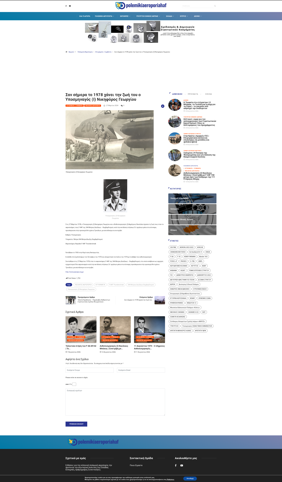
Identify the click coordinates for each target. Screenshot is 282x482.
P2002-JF (173, 261)
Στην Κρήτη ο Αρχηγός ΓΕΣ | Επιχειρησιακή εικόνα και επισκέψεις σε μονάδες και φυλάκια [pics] (196, 139)
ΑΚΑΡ (204, 266)
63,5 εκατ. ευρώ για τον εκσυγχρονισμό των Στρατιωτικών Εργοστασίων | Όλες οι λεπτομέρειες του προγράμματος (200, 122)
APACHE (200, 247)
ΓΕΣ (171, 275)
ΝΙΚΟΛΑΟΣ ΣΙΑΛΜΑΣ (177, 312)
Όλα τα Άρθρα (84, 16)
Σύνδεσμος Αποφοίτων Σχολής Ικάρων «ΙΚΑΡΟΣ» (187, 321)
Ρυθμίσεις (170, 480)
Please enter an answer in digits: (77, 377)
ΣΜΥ (203, 312)
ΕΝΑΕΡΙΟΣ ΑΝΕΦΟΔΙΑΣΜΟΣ (180, 289)
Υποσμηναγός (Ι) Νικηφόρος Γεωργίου (81, 289)
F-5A (171, 256)
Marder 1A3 (203, 256)
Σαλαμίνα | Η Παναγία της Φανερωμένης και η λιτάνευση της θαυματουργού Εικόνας (199, 155)
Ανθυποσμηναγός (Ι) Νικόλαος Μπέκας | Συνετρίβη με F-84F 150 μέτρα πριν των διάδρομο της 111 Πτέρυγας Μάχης (199, 176)
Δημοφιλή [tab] (177, 94)
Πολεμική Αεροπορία (103, 16)
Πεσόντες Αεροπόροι (92, 105)
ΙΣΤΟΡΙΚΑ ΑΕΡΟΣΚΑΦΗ (178, 298)
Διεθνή (197, 16)
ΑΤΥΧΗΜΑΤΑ (100, 285)
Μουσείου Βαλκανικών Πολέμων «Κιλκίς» (185, 307)
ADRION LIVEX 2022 (186, 247)
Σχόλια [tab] (208, 94)
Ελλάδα (169, 16)
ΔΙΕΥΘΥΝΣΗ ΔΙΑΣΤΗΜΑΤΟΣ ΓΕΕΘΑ (182, 280)
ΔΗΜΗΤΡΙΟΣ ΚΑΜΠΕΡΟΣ (185, 275)
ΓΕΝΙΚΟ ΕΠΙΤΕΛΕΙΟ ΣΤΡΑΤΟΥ (199, 270)
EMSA (208, 252)
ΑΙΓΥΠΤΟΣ (194, 266)
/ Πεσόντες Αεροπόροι (191, 171)
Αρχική (71, 52)
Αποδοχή (190, 478)
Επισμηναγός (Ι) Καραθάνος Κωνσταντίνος (185, 294)
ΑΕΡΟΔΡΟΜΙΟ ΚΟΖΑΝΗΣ (178, 266)
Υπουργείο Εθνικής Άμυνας (147, 16)
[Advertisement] (141, 73)
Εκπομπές (124, 16)
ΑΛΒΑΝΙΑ (173, 270)
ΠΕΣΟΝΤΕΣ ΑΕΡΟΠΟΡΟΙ (83, 285)
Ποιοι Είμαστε (136, 465)
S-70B (192, 261)
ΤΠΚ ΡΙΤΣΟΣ (174, 326)
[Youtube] (70, 6)
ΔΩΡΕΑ (172, 284)
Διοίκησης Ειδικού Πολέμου (189, 284)
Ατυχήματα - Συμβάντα (103, 52)
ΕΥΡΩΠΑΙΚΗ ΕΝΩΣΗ (200, 289)
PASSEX (183, 261)
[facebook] (66, 6)
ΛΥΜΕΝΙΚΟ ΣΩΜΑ (205, 298)
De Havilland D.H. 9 (195, 252)
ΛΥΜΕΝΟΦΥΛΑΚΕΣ (176, 303)
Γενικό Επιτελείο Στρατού (192, 133)
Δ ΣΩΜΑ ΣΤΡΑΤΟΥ (204, 280)
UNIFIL (200, 261)
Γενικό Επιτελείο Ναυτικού (192, 150)
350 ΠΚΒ (173, 247)
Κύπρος (183, 16)
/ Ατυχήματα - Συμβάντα (192, 168)
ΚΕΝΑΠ (192, 298)
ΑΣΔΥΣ (183, 270)
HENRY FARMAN (189, 256)
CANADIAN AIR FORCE (178, 252)
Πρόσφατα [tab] (193, 94)
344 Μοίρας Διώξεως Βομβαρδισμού (141, 285)
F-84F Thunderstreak (116, 285)
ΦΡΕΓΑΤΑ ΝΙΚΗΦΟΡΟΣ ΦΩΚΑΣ (180, 331)
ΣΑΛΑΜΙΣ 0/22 (193, 312)
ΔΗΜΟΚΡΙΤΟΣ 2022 (204, 275)
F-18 (178, 256)
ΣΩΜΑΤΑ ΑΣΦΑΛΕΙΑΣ (177, 317)
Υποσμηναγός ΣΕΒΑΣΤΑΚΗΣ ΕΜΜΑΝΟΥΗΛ (197, 326)
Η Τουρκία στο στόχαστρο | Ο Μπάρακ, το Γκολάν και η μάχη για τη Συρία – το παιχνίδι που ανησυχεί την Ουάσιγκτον (199, 105)
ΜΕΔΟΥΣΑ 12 (191, 303)
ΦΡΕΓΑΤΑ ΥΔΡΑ (200, 331)
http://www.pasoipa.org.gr (75, 272)
